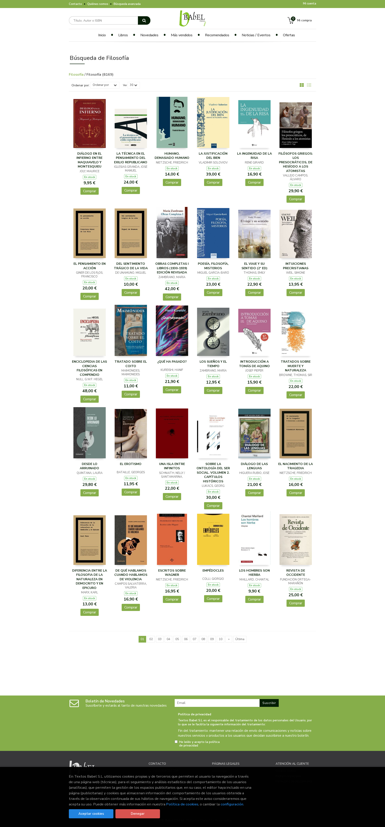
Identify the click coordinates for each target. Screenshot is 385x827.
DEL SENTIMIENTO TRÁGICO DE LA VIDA (131, 266)
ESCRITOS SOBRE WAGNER (172, 572)
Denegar (138, 813)
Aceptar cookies (91, 813)
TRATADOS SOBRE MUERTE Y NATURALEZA (296, 366)
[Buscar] (144, 20)
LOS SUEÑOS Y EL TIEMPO (213, 364)
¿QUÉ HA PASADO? (172, 362)
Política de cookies (182, 804)
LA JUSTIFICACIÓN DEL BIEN (213, 156)
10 (220, 639)
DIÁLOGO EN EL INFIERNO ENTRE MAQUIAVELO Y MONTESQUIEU (89, 160)
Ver (125, 85)
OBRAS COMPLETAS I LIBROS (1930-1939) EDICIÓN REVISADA (172, 268)
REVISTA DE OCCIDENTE (295, 572)
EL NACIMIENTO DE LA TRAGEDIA (295, 466)
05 (177, 639)
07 (194, 639)
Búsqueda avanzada (127, 4)
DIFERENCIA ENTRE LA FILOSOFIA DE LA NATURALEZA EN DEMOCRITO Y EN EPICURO (89, 579)
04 (168, 639)
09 (212, 639)
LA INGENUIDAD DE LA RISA (254, 156)
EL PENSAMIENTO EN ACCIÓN (90, 266)
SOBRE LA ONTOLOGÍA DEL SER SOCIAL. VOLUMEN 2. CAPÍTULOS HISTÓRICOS (213, 472)
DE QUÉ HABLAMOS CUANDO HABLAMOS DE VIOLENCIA (130, 574)
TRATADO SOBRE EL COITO (131, 364)
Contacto (75, 4)
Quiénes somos (97, 4)
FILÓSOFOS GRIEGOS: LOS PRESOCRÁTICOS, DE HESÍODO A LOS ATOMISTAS (296, 162)
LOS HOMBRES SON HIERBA (254, 572)
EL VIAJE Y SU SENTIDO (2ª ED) (254, 266)
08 (203, 639)
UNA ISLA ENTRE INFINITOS (172, 466)
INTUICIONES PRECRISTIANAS (295, 266)
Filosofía (76, 74)
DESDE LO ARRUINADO (89, 466)
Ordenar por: (81, 85)
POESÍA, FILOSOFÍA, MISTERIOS (213, 266)
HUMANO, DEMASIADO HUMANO (172, 156)
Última (239, 639)
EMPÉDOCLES (213, 570)
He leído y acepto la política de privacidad (199, 743)
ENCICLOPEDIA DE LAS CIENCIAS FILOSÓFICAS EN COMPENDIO (89, 368)
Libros (123, 35)
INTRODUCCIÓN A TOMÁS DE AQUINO (254, 364)
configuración (232, 804)
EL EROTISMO (130, 464)
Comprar (89, 191)
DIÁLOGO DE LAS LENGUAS (254, 466)
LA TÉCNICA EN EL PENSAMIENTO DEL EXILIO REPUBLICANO (130, 158)
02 (151, 639)
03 (160, 639)
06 (186, 639)
